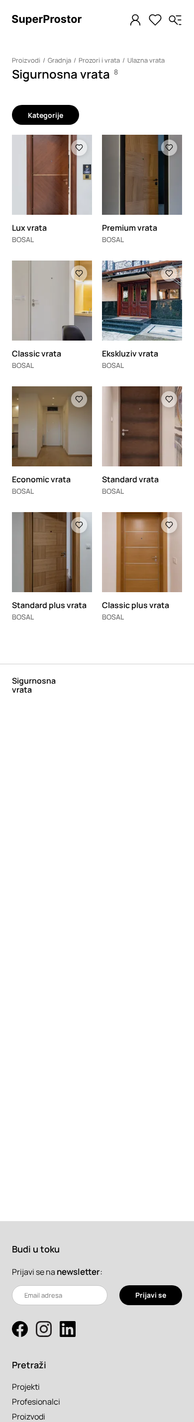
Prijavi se (150, 1295)
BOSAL (23, 239)
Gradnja (59, 60)
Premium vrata (129, 227)
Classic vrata (36, 353)
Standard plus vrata (49, 605)
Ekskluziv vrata (130, 353)
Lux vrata (29, 227)
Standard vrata (130, 479)
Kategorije (45, 115)
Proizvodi (26, 60)
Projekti (26, 1386)
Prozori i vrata (99, 60)
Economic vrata (41, 479)
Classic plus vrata (135, 605)
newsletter (78, 1271)
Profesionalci (36, 1401)
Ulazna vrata (146, 60)
